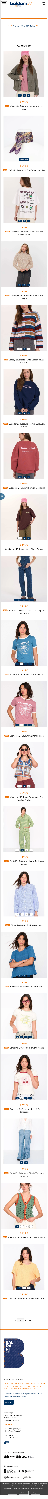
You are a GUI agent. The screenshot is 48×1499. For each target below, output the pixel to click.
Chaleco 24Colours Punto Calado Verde (26, 1237)
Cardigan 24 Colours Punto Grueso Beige (27, 297)
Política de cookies (10, 1418)
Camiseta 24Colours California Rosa (27, 735)
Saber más (13, 1493)
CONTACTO (8, 1424)
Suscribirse (8, 1402)
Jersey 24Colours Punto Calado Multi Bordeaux (26, 361)
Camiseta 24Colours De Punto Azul (26, 986)
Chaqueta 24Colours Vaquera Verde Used (26, 107)
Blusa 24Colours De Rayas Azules (26, 925)
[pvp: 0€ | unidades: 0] (43, 3)
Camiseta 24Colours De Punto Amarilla (26, 1298)
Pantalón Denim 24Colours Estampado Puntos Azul (27, 612)
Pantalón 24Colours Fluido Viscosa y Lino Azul (27, 1174)
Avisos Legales (9, 1413)
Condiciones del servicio (13, 1415)
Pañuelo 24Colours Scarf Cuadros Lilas (26, 170)
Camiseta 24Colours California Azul (26, 674)
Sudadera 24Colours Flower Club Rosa (27, 487)
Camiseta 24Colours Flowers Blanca (27, 1047)
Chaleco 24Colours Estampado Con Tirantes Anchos (26, 798)
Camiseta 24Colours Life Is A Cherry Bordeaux (26, 1110)
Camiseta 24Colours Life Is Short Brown (24, 549)
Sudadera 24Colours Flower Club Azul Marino (27, 425)
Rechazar (24, 1493)
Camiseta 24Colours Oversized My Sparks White (27, 233)
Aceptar (35, 1493)
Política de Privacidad (11, 1420)
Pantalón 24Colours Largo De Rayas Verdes (27, 862)
